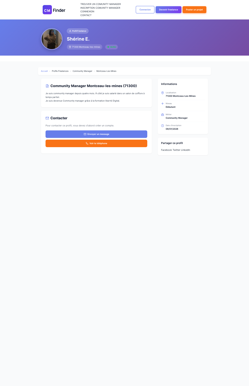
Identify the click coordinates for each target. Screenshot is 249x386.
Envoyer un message (98, 134)
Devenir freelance (168, 9)
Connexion (145, 9)
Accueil (44, 71)
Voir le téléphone (98, 143)
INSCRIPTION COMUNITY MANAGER (100, 7)
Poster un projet (194, 9)
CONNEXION (87, 11)
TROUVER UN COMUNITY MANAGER (100, 4)
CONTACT (86, 15)
